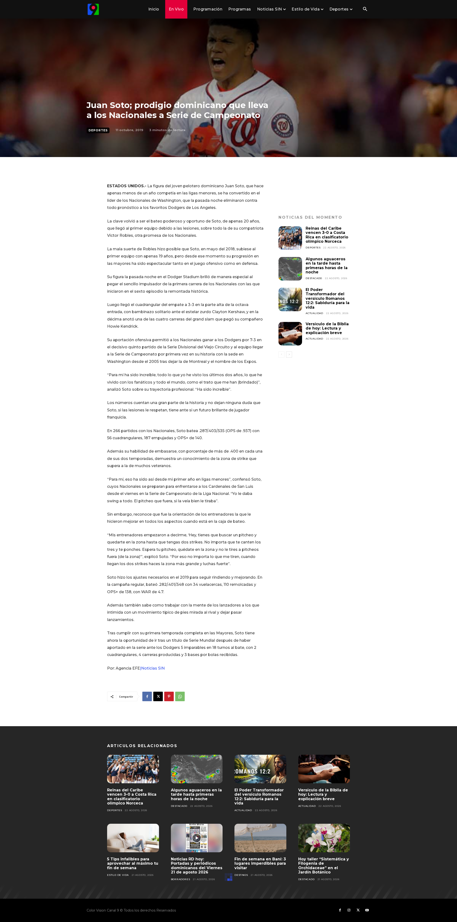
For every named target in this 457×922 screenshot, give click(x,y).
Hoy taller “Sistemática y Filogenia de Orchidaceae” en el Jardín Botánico (323, 865)
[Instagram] (349, 910)
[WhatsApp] (180, 696)
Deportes (98, 130)
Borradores (180, 879)
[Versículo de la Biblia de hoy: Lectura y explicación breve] (290, 333)
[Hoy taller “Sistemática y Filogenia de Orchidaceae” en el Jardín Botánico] (324, 838)
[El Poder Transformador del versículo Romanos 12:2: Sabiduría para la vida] (290, 299)
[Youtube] (367, 910)
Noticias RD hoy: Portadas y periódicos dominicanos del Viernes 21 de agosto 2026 (196, 865)
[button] (364, 9)
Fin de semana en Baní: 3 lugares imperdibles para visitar (260, 863)
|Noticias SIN (152, 668)
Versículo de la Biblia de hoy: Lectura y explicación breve (327, 328)
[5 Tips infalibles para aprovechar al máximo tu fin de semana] (133, 838)
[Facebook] (147, 696)
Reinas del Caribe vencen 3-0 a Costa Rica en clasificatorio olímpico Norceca (327, 235)
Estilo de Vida (118, 875)
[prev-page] (281, 354)
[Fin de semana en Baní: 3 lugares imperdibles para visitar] (260, 838)
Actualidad (314, 313)
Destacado (314, 278)
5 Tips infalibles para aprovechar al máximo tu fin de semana (132, 863)
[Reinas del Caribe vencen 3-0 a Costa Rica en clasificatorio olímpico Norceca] (290, 238)
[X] (158, 696)
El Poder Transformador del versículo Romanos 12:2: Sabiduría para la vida (327, 298)
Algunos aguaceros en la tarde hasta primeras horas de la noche (327, 265)
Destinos (241, 875)
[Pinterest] (169, 696)
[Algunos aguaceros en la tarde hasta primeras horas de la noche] (290, 269)
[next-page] (289, 354)
